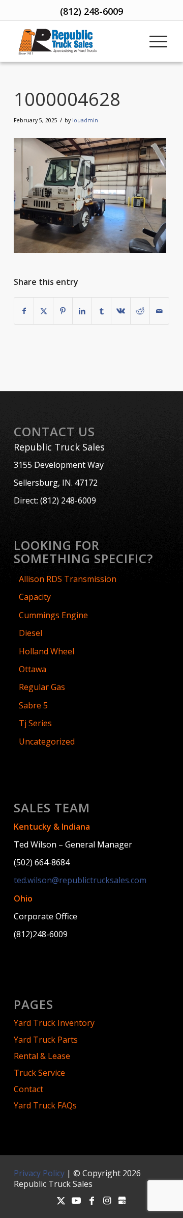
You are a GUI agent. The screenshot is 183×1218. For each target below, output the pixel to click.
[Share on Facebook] (24, 311)
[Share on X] (43, 311)
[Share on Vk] (120, 311)
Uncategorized (47, 741)
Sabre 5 (33, 705)
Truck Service (39, 1072)
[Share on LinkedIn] (82, 311)
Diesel (30, 633)
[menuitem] (157, 41)
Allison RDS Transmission (67, 579)
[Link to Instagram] (106, 1200)
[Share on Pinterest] (62, 311)
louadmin (85, 120)
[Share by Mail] (159, 311)
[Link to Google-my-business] (122, 1200)
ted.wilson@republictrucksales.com (80, 880)
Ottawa (32, 669)
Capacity (35, 596)
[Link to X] (61, 1200)
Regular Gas (42, 687)
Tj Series (35, 723)
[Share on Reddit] (140, 311)
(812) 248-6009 (91, 11)
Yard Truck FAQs (45, 1105)
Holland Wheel (46, 651)
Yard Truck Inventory (54, 1022)
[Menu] (157, 41)
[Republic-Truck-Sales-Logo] (75, 41)
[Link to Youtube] (76, 1200)
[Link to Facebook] (91, 1200)
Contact (28, 1089)
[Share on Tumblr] (101, 311)
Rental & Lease (42, 1056)
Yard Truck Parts (46, 1039)
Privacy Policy (39, 1173)
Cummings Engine (53, 615)
